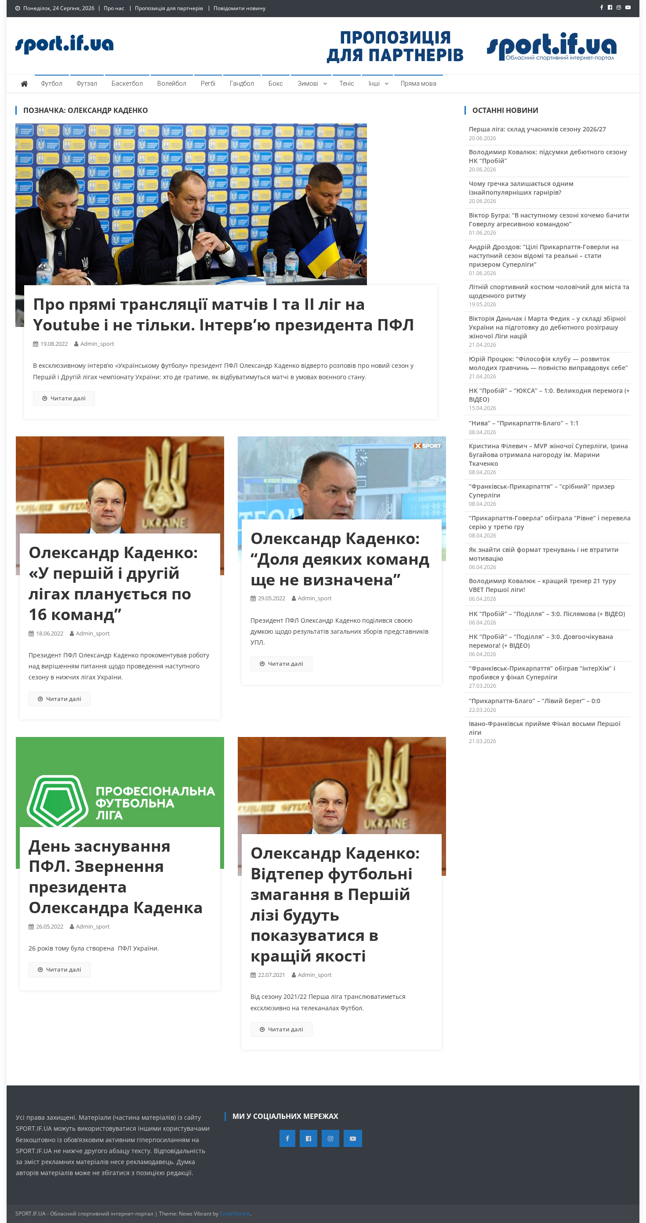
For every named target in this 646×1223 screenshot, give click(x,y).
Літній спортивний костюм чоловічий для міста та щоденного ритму (549, 291)
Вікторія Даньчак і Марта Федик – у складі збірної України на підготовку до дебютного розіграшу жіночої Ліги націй (547, 327)
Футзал (87, 83)
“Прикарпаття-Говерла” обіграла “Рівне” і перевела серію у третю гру (550, 522)
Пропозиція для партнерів (169, 8)
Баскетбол (127, 83)
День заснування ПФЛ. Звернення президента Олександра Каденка (116, 876)
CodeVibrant (235, 1213)
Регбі (208, 83)
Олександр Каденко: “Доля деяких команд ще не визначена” (339, 558)
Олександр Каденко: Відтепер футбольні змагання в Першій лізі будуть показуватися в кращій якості (335, 904)
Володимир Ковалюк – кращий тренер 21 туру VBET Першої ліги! (542, 585)
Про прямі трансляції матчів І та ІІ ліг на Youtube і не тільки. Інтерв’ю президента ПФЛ (223, 314)
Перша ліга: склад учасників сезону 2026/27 (537, 129)
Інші (374, 83)
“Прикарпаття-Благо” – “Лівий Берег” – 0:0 (534, 701)
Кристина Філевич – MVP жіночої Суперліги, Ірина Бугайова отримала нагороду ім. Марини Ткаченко (548, 455)
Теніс (346, 83)
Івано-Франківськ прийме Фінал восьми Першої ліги (545, 728)
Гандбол (242, 83)
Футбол (51, 83)
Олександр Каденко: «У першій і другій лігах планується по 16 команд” (113, 582)
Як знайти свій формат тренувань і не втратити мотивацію (544, 554)
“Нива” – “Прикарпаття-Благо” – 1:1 (524, 423)
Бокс (276, 83)
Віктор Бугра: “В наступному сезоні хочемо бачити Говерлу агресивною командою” (549, 219)
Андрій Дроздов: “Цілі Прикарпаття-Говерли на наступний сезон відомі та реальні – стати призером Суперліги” (544, 256)
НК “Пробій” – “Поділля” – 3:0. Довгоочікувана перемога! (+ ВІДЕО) (541, 641)
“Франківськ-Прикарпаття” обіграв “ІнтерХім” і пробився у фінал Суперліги (542, 672)
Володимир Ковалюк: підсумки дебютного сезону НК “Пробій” (548, 156)
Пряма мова (418, 83)
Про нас (114, 8)
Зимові (308, 83)
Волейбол (171, 83)
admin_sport (97, 344)
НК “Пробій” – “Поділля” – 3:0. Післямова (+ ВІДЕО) (547, 614)
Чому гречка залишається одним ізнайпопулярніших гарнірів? (521, 187)
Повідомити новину (239, 8)
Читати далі (68, 398)
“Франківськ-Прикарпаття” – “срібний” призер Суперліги (542, 490)
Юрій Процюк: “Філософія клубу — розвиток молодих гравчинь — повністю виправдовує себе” (548, 363)
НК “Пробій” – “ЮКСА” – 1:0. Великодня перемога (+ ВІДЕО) (549, 394)
